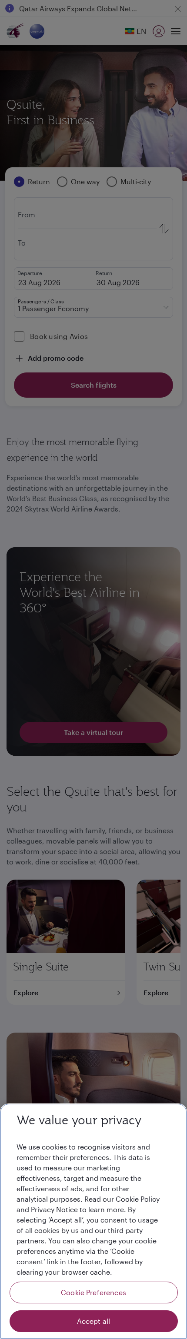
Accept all (93, 1321)
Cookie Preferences (93, 1292)
